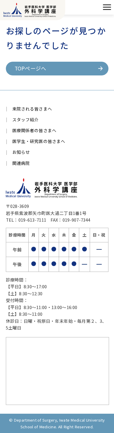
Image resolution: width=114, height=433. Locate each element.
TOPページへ (30, 68)
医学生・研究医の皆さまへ (38, 141)
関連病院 (21, 163)
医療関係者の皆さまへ (34, 130)
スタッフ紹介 (25, 119)
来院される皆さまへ (32, 109)
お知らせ (21, 152)
